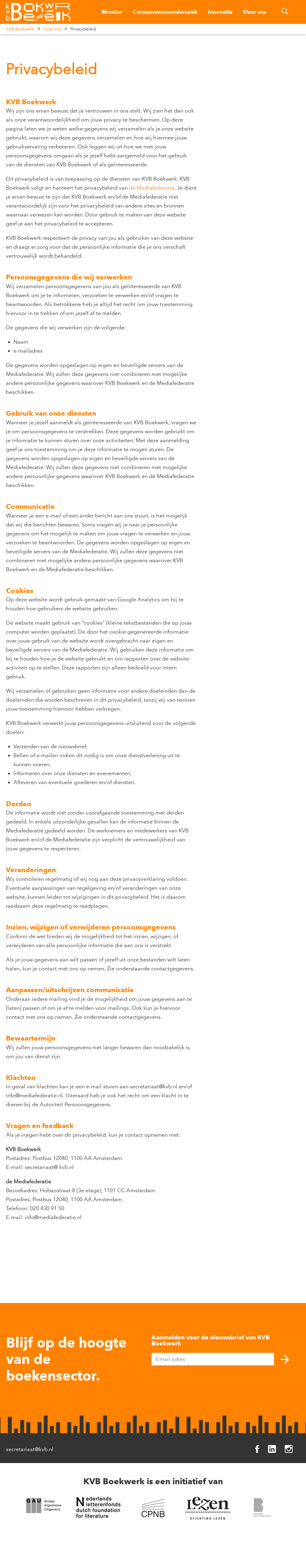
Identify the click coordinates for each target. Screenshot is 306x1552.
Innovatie (220, 12)
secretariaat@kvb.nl (29, 1449)
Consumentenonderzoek (165, 12)
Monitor (112, 12)
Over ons (255, 12)
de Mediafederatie (151, 188)
